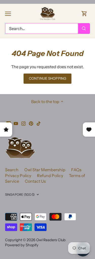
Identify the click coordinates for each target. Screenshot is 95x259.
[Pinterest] (31, 123)
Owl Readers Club (51, 240)
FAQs (76, 169)
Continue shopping (47, 78)
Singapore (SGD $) (20, 194)
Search (11, 169)
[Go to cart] (84, 13)
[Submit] (84, 28)
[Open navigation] (8, 14)
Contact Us (35, 181)
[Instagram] (23, 123)
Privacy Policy (18, 175)
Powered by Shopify (22, 245)
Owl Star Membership (44, 169)
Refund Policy (50, 175)
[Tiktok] (38, 123)
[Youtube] (16, 123)
